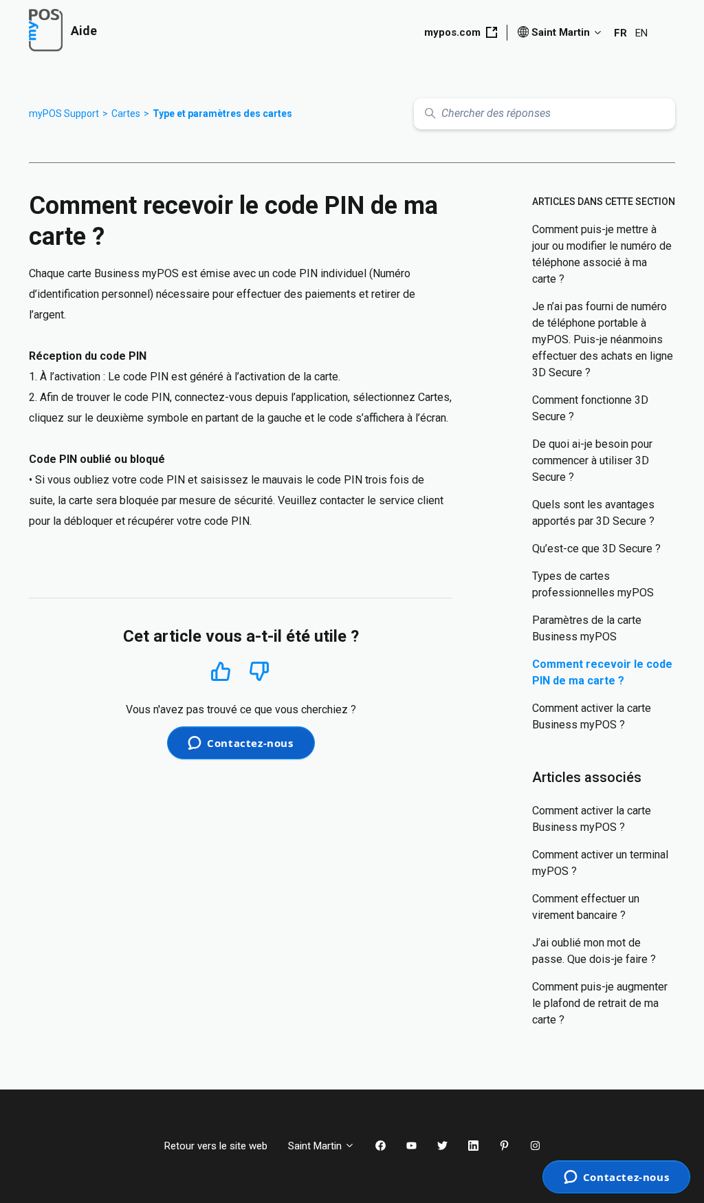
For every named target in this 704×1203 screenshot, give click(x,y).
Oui (220, 671)
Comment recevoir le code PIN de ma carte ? (602, 672)
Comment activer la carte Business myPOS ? (591, 716)
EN (641, 33)
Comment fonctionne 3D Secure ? (590, 408)
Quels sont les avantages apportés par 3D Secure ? (593, 513)
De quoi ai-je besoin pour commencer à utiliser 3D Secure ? (592, 460)
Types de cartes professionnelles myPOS (593, 584)
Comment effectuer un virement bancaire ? (585, 907)
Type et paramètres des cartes (222, 113)
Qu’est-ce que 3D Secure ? (596, 548)
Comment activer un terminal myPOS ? (600, 863)
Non (259, 671)
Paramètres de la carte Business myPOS (586, 628)
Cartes (125, 113)
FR (620, 33)
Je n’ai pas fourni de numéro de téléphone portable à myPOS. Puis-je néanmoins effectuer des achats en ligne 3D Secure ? (602, 339)
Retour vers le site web (215, 1146)
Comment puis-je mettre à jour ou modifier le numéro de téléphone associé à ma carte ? (602, 254)
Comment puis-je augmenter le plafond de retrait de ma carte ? (600, 1003)
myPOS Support (64, 113)
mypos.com (452, 32)
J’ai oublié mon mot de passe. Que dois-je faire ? (594, 951)
